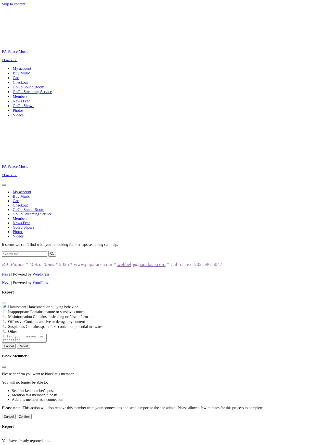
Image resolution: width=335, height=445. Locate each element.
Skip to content (13, 4)
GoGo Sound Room (28, 87)
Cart (16, 78)
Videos (18, 115)
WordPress (41, 274)
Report (23, 346)
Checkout (20, 82)
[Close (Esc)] (4, 303)
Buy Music (21, 73)
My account (22, 68)
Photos (18, 110)
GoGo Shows (23, 106)
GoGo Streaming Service (32, 92)
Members (20, 96)
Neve (6, 274)
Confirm (24, 416)
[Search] (52, 254)
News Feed (21, 101)
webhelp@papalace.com (141, 264)
